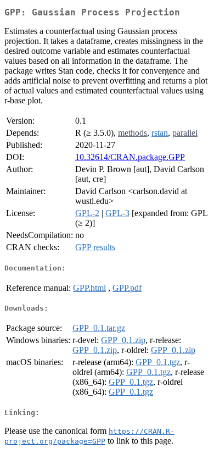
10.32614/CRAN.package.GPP (130, 157)
